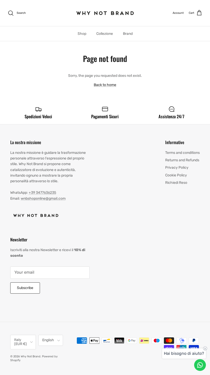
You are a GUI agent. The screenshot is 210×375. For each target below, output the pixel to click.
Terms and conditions (182, 153)
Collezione (104, 33)
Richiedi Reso (176, 182)
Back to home (105, 85)
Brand (128, 33)
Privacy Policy (176, 167)
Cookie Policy (176, 175)
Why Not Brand (30, 356)
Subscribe (25, 288)
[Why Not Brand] (105, 13)
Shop (82, 33)
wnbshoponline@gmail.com (43, 198)
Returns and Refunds (182, 160)
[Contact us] (200, 365)
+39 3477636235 (42, 192)
